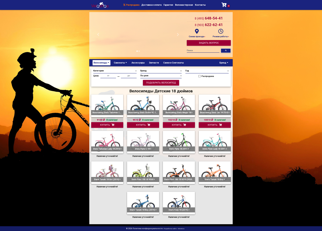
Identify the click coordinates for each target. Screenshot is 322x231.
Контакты (200, 5)
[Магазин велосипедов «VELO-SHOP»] (100, 5)
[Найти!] (226, 50)
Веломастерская (184, 5)
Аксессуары (138, 62)
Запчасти (154, 62)
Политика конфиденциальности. (148, 228)
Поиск (190, 50)
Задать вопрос (209, 42)
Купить (105, 124)
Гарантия (168, 5)
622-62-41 (209, 25)
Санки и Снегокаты (173, 62)
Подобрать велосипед (161, 82)
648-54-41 (209, 18)
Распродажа (132, 5)
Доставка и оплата (151, 5)
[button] (98, 34)
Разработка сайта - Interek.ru (174, 228)
